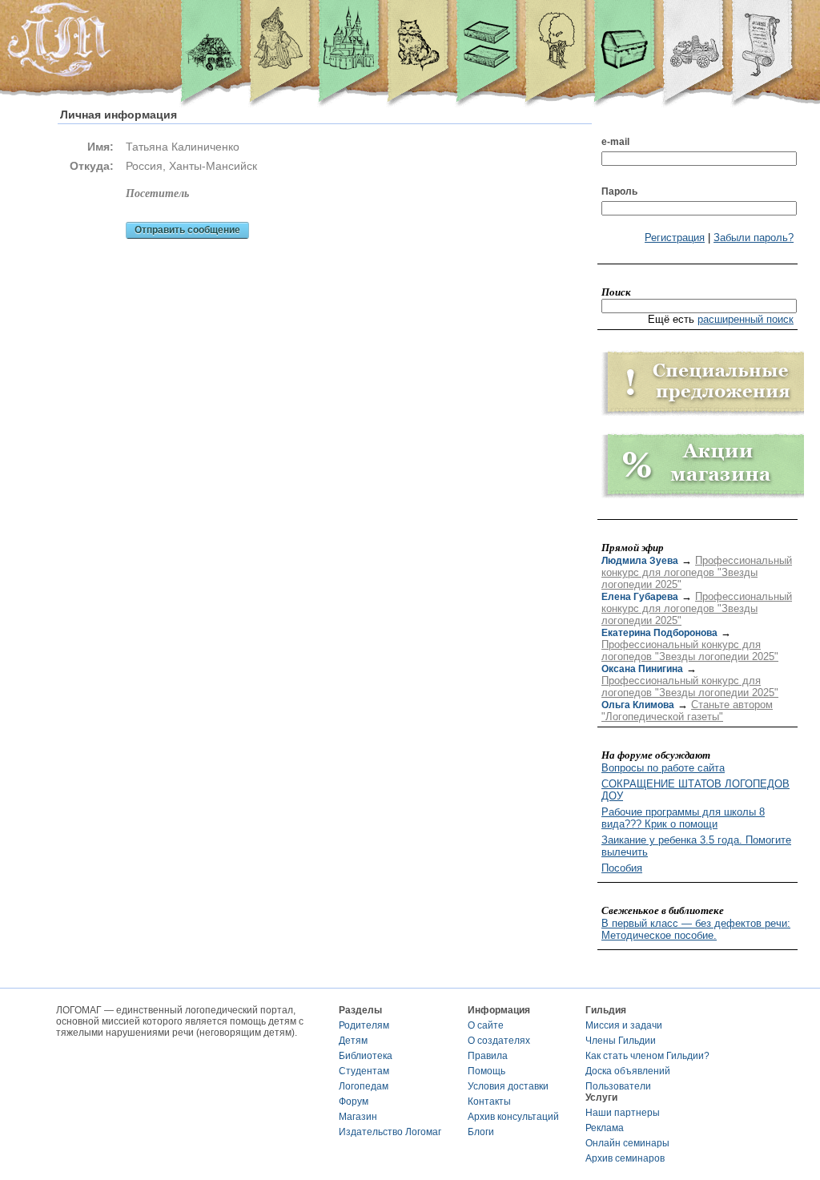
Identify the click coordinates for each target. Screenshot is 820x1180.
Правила (488, 1055)
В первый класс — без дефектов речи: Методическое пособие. (695, 929)
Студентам (364, 1071)
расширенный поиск (745, 319)
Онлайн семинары (627, 1143)
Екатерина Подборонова (659, 632)
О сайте (486, 1025)
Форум (353, 1101)
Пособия (621, 868)
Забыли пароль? (753, 238)
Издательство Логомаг (390, 1132)
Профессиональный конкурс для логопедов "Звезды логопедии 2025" (696, 572)
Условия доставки (508, 1086)
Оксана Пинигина (642, 669)
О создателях (499, 1040)
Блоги (481, 1132)
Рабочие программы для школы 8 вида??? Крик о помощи (683, 818)
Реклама (604, 1128)
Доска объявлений (627, 1071)
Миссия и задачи (623, 1025)
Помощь (486, 1071)
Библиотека (365, 1055)
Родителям (364, 1025)
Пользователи (618, 1086)
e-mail (615, 141)
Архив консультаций (513, 1116)
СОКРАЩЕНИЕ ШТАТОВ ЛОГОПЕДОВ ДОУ (695, 790)
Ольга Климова (637, 705)
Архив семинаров (625, 1158)
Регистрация (675, 238)
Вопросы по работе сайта (663, 768)
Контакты (489, 1101)
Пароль (619, 191)
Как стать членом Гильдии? (647, 1055)
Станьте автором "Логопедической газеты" (687, 711)
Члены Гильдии (620, 1040)
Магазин (358, 1116)
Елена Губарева (639, 596)
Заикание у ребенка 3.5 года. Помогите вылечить (696, 846)
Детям (353, 1040)
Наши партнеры (622, 1112)
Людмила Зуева (639, 560)
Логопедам (363, 1086)
